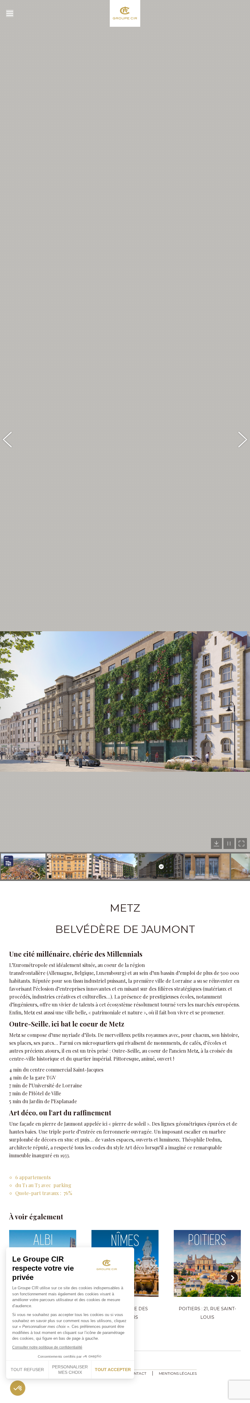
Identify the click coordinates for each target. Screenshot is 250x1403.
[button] (10, 701)
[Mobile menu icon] (9, 13)
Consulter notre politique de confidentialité (47, 1347)
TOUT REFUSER (27, 1369)
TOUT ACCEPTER (113, 1369)
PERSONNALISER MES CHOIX (70, 1369)
